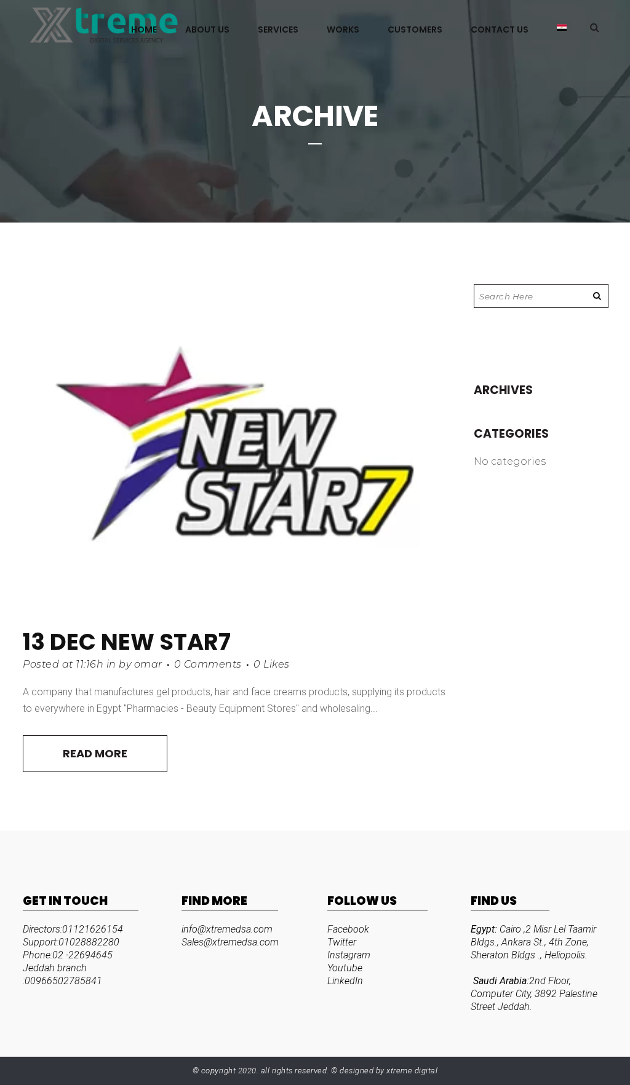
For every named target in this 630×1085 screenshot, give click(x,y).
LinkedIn (345, 981)
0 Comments (208, 664)
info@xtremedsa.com (227, 929)
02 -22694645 (82, 955)
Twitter (341, 942)
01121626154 (92, 929)
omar (148, 664)
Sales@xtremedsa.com (230, 942)
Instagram (348, 955)
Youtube (344, 968)
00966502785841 (63, 981)
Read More (95, 753)
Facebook (348, 929)
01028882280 (88, 942)
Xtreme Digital (411, 1070)
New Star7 (166, 642)
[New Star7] (236, 449)
